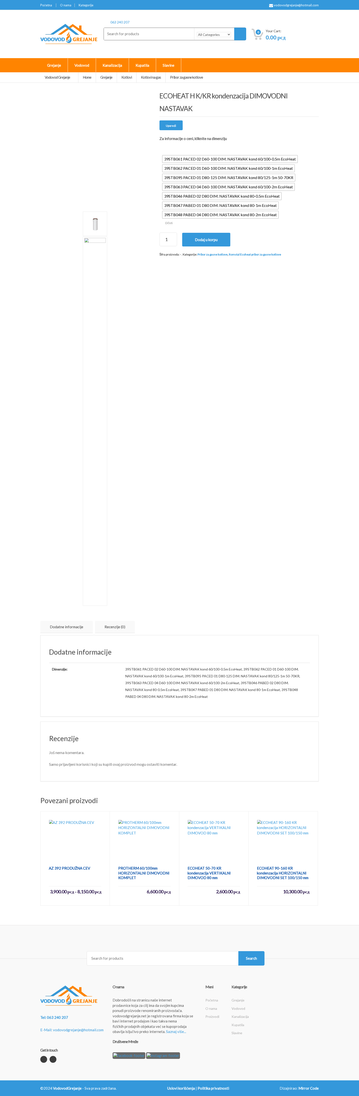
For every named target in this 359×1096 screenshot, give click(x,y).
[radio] (229, 159)
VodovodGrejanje (67, 1088)
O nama (65, 5)
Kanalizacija (112, 65)
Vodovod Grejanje (58, 77)
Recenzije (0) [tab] (115, 627)
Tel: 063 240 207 (54, 1017)
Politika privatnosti (213, 1088)
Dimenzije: (168, 147)
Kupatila (142, 65)
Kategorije (86, 5)
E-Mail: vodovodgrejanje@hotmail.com (72, 1030)
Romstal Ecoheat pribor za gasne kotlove (255, 254)
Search (251, 958)
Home (87, 77)
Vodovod (81, 65)
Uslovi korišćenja (181, 1088)
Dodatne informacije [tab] (66, 627)
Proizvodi (212, 1016)
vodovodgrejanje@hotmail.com (296, 5)
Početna (46, 5)
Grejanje (54, 65)
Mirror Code (308, 1088)
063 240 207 (119, 22)
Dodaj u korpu (206, 239)
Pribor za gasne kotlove (213, 254)
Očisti (169, 223)
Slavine (168, 65)
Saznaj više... (176, 1031)
